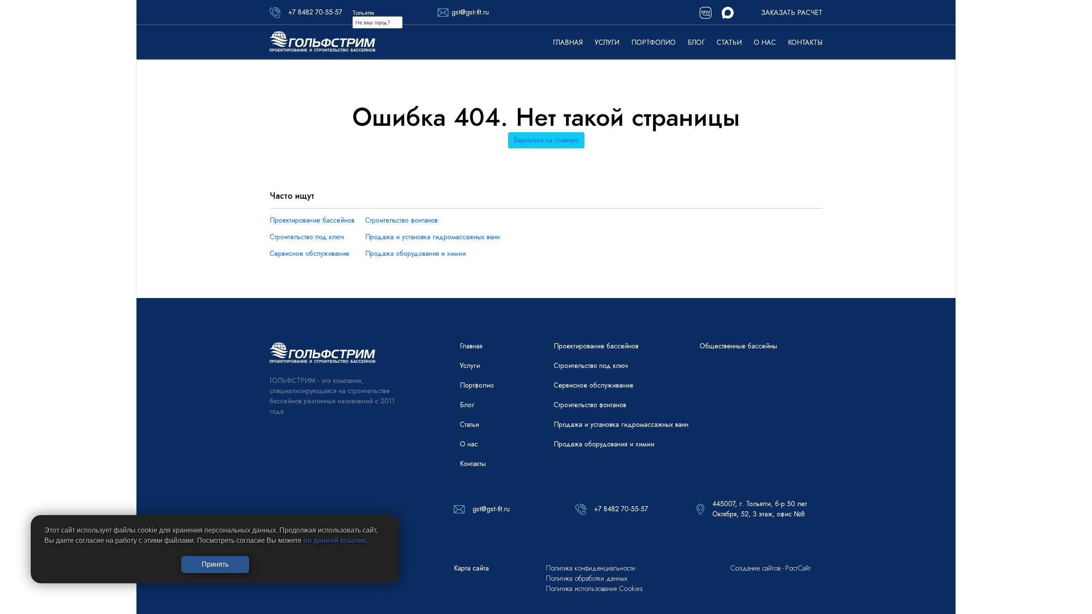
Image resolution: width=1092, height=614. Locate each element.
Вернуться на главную (546, 140)
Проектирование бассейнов (312, 220)
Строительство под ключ (307, 237)
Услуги (607, 42)
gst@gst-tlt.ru (470, 12)
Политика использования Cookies (594, 589)
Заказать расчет (791, 12)
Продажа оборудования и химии (415, 253)
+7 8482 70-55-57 (315, 12)
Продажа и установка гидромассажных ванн (432, 237)
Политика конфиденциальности (590, 568)
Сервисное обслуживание (309, 253)
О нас (765, 42)
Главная (568, 42)
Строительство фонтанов (401, 220)
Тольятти (363, 13)
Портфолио (653, 42)
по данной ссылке (334, 540)
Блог (696, 42)
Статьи (729, 42)
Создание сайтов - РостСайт (770, 568)
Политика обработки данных (586, 578)
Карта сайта (471, 568)
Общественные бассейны (738, 346)
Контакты (805, 42)
